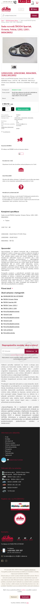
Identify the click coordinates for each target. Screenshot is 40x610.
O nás (6, 437)
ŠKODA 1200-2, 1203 (10, 308)
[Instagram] (7, 561)
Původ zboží (6, 288)
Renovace (8, 451)
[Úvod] (6, 9)
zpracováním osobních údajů (17, 355)
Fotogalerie (8, 449)
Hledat (34, 15)
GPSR (17, 128)
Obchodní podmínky (11, 447)
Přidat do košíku (23, 109)
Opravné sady (7, 314)
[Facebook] (3, 561)
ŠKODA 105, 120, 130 (13, 485)
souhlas (23, 590)
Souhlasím (25, 597)
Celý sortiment (8, 330)
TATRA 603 (10, 491)
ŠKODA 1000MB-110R (13, 482)
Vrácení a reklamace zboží (12, 445)
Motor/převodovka (9, 333)
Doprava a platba (10, 443)
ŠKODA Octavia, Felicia (12, 20)
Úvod (2, 20)
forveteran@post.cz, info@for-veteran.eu (15, 556)
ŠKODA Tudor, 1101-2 (10, 305)
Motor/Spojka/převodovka (11, 311)
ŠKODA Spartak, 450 (9, 302)
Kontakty (7, 439)
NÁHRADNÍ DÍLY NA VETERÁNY (13, 296)
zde (27, 603)
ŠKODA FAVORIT (12, 488)
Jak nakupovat (9, 441)
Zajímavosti (8, 455)
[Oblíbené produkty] (19, 9)
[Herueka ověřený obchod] (12, 460)
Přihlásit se (30, 351)
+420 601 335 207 (7, 2)
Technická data (9, 453)
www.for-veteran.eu (29, 569)
